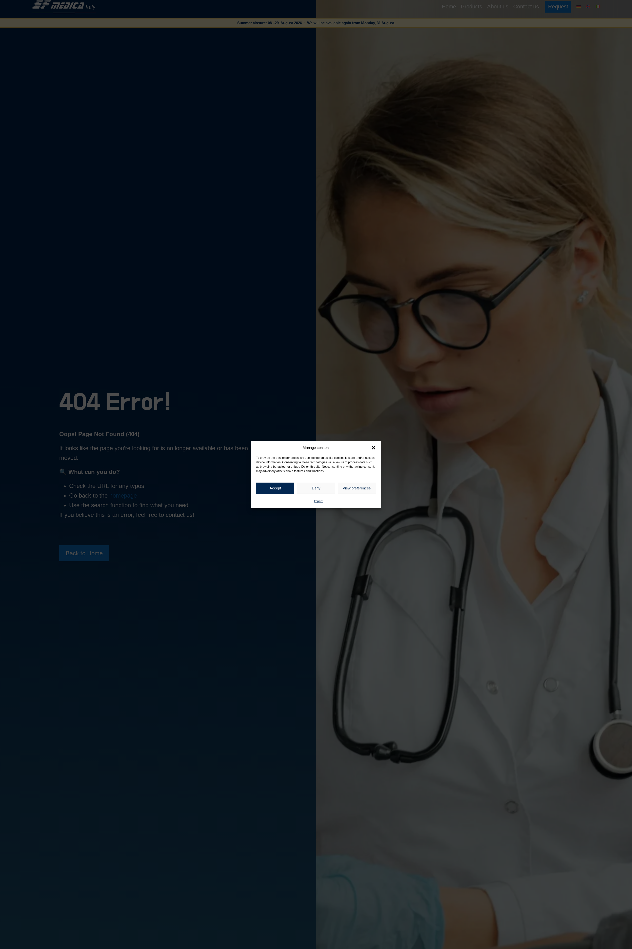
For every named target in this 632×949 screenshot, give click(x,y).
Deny (316, 488)
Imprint (318, 501)
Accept (275, 488)
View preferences (357, 488)
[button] (373, 447)
